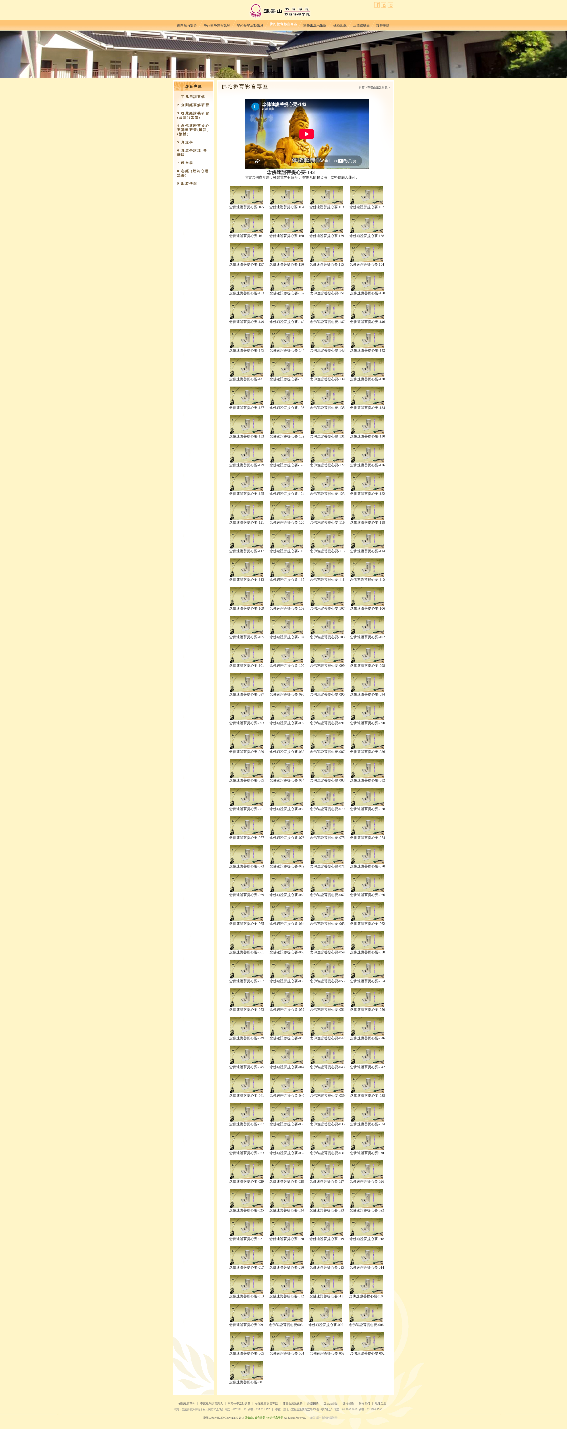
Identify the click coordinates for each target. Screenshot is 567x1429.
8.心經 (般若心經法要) (193, 173)
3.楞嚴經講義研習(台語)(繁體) (193, 115)
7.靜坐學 (185, 163)
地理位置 (390, 5)
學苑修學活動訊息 (250, 24)
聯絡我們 (383, 5)
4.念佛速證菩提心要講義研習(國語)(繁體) (193, 130)
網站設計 (315, 1417)
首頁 (362, 87)
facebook (377, 5)
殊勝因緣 (340, 24)
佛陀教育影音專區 (283, 24)
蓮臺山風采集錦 (315, 24)
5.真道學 (185, 142)
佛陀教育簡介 (187, 24)
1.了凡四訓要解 (191, 97)
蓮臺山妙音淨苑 (280, 11)
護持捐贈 (383, 24)
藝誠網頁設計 (330, 1417)
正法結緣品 (361, 24)
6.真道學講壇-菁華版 (192, 152)
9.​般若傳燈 (187, 183)
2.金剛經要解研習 (193, 105)
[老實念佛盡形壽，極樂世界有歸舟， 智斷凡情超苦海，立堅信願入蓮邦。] (246, 195)
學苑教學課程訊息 (217, 24)
